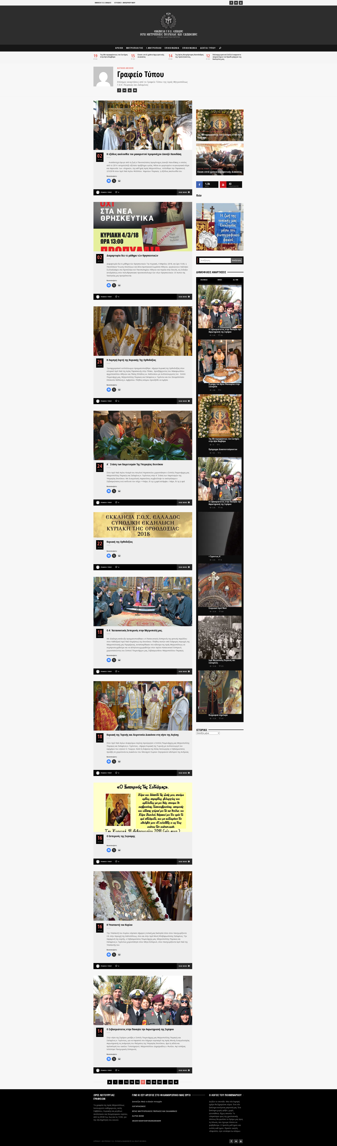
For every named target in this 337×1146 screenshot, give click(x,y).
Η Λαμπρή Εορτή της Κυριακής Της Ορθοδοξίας (131, 360)
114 (126, 1082)
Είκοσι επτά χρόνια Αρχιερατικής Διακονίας (151, 55)
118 (148, 1082)
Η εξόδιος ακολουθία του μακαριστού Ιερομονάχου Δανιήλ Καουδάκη (144, 154)
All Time (235, 280)
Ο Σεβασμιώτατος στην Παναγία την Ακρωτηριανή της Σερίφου (140, 1029)
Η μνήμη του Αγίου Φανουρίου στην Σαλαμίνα (224, 385)
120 (159, 1082)
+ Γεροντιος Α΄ (215, 556)
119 (154, 1082)
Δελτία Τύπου (203, 132)
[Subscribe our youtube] (223, 184)
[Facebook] (231, 3)
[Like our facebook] (199, 184)
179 (170, 1082)
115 (132, 1082)
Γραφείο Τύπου (106, 192)
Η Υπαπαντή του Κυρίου (119, 925)
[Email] (135, 90)
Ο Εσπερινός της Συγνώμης (121, 836)
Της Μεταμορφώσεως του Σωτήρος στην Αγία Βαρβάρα (114, 55)
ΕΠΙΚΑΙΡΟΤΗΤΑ (217, 132)
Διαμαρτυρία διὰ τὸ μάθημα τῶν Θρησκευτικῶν (132, 255)
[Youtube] (241, 3)
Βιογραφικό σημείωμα (218, 715)
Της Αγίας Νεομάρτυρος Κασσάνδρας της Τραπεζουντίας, (189, 55)
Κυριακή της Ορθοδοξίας (120, 541)
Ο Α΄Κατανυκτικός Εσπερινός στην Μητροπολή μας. (135, 630)
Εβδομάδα (203, 280)
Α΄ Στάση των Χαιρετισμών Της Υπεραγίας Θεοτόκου (135, 464)
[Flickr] (236, 3)
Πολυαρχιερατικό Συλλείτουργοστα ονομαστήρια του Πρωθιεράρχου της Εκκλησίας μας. (227, 56)
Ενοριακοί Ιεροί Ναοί (218, 608)
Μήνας (220, 280)
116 (137, 1082)
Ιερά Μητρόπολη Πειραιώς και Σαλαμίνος (222, 661)
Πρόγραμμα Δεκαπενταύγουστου (223, 449)
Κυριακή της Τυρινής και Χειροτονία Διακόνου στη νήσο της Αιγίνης (143, 734)
